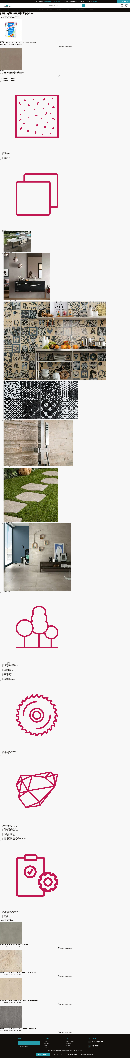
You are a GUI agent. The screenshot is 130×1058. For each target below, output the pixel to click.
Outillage (6, 754)
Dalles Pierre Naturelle (9, 828)
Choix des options (18, 44)
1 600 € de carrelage (47, 1)
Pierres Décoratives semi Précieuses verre (14, 838)
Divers (5, 156)
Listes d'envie (68, 1043)
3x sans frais (94, 1)
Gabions (5, 668)
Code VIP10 (58, 1)
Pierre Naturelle (80, 9)
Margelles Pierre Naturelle (10, 830)
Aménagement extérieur (9, 664)
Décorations (69, 9)
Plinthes (5, 591)
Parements (6, 467)
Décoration (4, 663)
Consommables (7, 752)
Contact (91, 9)
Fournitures (58, 9)
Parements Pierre (8, 833)
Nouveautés (46, 1043)
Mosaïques (6, 419)
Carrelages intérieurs (8, 301)
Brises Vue (6, 666)
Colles (5, 914)
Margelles (6, 157)
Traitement (6, 919)
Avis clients (68, 1045)
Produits (45, 1045)
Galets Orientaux (7, 674)
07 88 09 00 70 (124, 1)
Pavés (5, 158)
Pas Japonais (7, 522)
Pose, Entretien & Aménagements (10, 911)
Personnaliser (72, 1054)
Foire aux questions (70, 1041)
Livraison (49, 9)
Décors (5, 380)
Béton (3, 152)
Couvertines (6, 153)
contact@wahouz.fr (24, 1046)
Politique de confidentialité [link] (87, 1054)
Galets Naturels (7, 673)
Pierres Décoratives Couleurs (11, 837)
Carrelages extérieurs (9, 252)
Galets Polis (6, 675)
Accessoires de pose (9, 912)
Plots (5, 916)
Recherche (83, 5)
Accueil (45, 1041)
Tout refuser (58, 1054)
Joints (5, 915)
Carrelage (4, 230)
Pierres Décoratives (8, 835)
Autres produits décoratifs (10, 665)
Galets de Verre (7, 670)
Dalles (5, 154)
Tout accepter (43, 1054)
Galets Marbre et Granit (9, 672)
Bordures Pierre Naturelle (10, 827)
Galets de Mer (7, 669)
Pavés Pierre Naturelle (9, 834)
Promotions (46, 1047)
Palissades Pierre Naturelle (10, 832)
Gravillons (6, 678)
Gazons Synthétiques (9, 677)
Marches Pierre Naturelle (9, 829)
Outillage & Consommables (8, 751)
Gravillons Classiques (9, 679)
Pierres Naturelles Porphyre (10, 839)
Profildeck (6, 917)
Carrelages (40, 9)
